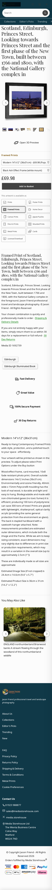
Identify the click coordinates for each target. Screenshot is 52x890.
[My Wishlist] (33, 4)
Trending (42, 21)
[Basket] (39, 4)
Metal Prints (8, 781)
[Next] (47, 103)
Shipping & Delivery (13, 768)
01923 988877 (13, 805)
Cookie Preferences (13, 787)
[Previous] (5, 103)
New (4, 738)
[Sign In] (46, 4)
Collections (10, 21)
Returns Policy (10, 762)
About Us (7, 713)
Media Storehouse (35, 860)
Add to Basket (26, 186)
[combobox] (22, 12)
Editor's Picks (27, 21)
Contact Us (8, 798)
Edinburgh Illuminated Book (19, 366)
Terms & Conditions (13, 774)
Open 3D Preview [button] (29, 142)
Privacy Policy (9, 756)
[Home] (11, 4)
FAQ (4, 750)
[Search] (45, 13)
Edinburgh (10, 359)
